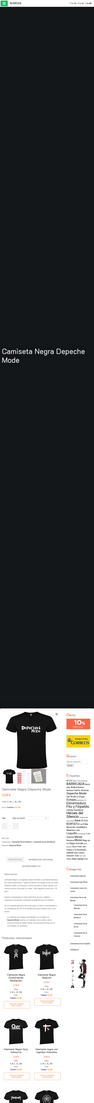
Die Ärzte (71, 796)
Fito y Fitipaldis (77, 807)
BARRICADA (75, 784)
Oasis (74, 846)
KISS (86, 821)
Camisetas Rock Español (80, 944)
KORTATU (72, 824)
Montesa (70, 840)
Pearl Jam (81, 846)
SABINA (69, 853)
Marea (78, 836)
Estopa (71, 799)
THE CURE (82, 856)
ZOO (86, 859)
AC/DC (69, 780)
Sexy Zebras (79, 853)
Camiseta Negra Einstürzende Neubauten (16, 977)
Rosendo (81, 849)
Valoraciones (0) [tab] (31, 866)
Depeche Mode (15, 845)
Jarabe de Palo (83, 817)
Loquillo (71, 833)
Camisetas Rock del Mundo (44, 842)
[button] (57, 714)
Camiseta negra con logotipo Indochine (46, 1051)
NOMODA (15, 3)
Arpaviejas (84, 781)
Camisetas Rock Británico (22, 842)
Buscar (70, 765)
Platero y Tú (71, 850)
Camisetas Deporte (78, 876)
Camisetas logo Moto (79, 882)
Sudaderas (74, 950)
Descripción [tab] (15, 859)
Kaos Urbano (70, 821)
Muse (78, 840)
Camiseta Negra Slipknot (47, 976)
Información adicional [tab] (41, 859)
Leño (78, 830)
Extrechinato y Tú (81, 800)
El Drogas (80, 797)
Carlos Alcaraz (81, 790)
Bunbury (69, 790)
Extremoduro (76, 803)
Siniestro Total (72, 856)
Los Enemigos (82, 834)
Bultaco (81, 787)
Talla (4, 818)
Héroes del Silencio (74, 815)
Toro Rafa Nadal (74, 858)
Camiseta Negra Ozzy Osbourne (16, 1051)
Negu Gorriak (76, 843)
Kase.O (79, 820)
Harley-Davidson (74, 810)
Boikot (74, 787)
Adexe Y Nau (77, 781)
